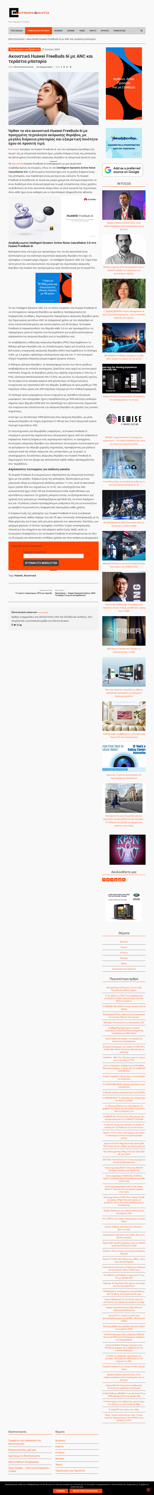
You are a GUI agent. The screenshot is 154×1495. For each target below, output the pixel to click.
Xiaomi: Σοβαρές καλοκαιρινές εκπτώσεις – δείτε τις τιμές (124, 1228)
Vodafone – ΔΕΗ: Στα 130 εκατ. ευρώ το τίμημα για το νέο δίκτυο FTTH (124, 1058)
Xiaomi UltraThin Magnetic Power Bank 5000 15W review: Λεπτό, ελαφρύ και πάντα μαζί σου (124, 1144)
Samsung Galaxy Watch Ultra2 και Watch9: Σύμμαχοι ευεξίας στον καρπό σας (124, 1169)
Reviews (124, 958)
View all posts (43, 612)
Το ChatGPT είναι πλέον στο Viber (124, 1409)
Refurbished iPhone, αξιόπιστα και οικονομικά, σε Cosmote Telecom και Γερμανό (124, 1015)
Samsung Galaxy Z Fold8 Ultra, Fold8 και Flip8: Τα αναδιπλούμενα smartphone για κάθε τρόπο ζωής (124, 1178)
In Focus (124, 952)
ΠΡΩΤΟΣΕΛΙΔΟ (17, 31)
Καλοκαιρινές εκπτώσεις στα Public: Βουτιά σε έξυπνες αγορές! (124, 1236)
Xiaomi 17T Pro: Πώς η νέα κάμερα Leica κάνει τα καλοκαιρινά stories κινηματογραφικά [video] (124, 1135)
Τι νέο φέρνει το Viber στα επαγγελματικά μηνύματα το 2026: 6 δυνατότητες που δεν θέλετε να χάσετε (124, 998)
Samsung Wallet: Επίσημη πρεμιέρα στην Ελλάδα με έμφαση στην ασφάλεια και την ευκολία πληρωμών (124, 1348)
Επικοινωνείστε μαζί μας (22, 1449)
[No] (151, 1488)
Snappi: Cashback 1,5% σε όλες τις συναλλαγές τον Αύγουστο (124, 1077)
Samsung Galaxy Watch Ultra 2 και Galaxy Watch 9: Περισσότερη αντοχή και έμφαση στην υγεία (124, 1189)
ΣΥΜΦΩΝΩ (60, 1491)
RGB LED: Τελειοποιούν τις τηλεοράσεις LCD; (124, 1022)
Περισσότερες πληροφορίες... (86, 1491)
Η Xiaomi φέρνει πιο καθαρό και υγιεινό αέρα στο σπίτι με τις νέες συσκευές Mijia (123, 1402)
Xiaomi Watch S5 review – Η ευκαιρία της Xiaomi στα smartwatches (124, 1040)
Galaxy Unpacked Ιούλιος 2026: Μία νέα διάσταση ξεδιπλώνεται (124, 1308)
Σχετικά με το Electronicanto (24, 1455)
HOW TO (93, 31)
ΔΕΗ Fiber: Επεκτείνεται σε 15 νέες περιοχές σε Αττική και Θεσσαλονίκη (124, 1161)
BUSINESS (58, 31)
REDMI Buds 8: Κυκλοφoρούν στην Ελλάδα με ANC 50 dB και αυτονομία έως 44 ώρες (123, 1292)
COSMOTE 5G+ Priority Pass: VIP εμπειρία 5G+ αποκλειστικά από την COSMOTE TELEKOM (124, 1118)
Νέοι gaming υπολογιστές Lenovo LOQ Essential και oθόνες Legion (123, 989)
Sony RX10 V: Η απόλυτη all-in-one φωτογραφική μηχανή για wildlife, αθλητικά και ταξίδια (124, 1318)
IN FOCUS (105, 31)
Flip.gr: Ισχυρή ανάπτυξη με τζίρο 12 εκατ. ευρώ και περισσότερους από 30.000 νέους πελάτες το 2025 (123, 1418)
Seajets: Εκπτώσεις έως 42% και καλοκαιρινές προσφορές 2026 (124, 1212)
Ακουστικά (30, 575)
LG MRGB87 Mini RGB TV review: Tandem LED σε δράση (124, 1007)
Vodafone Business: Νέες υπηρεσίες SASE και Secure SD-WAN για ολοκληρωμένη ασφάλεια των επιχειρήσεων (123, 1337)
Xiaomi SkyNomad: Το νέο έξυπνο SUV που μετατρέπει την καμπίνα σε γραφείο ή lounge (123, 1300)
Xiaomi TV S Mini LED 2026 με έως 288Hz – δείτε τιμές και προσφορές (124, 1260)
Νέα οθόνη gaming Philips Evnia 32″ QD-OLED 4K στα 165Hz (123, 1153)
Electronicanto (16, 39)
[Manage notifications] (148, 1490)
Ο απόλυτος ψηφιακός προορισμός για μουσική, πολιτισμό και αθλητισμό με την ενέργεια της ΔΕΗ (124, 1358)
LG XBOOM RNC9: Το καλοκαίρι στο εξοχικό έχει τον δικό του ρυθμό (123, 1099)
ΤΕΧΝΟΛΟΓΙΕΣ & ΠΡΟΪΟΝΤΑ (39, 31)
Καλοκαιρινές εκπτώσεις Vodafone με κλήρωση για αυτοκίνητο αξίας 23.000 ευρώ (124, 1268)
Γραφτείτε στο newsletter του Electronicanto (24, 1442)
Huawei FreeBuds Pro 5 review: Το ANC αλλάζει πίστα (124, 1368)
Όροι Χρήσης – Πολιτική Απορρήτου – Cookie (29, 1469)
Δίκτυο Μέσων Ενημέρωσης (23, 1461)
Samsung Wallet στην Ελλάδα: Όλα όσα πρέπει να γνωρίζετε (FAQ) (124, 1327)
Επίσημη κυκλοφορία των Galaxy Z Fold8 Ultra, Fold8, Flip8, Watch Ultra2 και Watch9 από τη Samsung (124, 1049)
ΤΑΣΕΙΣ (82, 31)
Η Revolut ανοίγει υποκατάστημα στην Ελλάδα (124, 1092)
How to (124, 947)
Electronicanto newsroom (23, 67)
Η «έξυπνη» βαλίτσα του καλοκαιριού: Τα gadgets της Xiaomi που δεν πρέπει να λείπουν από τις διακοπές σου (124, 1109)
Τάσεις (124, 963)
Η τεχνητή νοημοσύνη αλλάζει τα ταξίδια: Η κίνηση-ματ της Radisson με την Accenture (124, 1126)
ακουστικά (18, 163)
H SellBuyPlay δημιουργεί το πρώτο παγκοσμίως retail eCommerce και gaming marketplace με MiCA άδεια (124, 1031)
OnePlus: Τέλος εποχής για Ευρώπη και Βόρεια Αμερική (124, 1252)
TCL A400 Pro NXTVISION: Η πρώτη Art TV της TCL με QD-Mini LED (124, 1276)
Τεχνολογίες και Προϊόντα (24, 49)
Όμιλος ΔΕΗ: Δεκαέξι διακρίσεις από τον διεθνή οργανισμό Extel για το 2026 (124, 1244)
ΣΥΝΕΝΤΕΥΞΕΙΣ (119, 31)
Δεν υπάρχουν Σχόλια (44, 67)
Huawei (15, 149)
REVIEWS (70, 31)
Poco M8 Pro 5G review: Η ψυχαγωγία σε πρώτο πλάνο (123, 1220)
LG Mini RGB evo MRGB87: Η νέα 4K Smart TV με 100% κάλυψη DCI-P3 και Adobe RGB (124, 1394)
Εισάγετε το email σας (34, 551)
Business (124, 941)
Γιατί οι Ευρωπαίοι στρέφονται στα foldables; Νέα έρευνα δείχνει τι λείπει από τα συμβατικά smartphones (124, 1068)
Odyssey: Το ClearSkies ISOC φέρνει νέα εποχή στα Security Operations (124, 1284)
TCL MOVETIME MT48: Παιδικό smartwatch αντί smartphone (124, 1085)
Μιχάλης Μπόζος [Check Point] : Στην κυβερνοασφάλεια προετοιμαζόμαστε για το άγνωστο (124, 1377)
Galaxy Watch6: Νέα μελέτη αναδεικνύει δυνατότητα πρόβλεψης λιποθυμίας (124, 1386)
